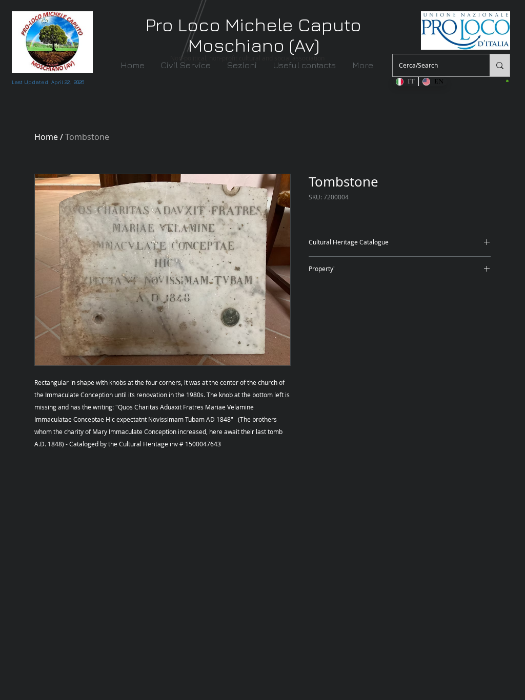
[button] (243, 65)
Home (46, 136)
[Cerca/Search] (500, 65)
